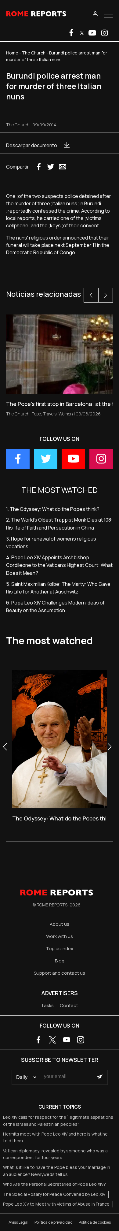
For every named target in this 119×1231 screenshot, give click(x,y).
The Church (33, 53)
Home (12, 53)
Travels (49, 414)
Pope (36, 414)
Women (66, 414)
